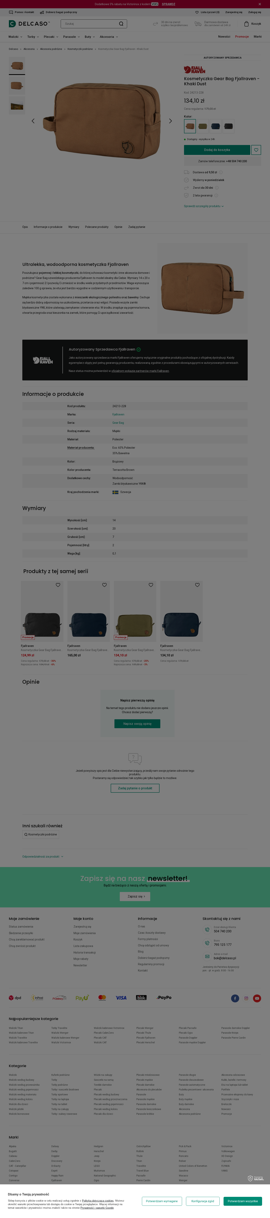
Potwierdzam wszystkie (243, 1201)
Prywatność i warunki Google (97, 1207)
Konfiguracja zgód (203, 1201)
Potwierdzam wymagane (162, 1201)
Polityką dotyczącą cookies (98, 1200)
